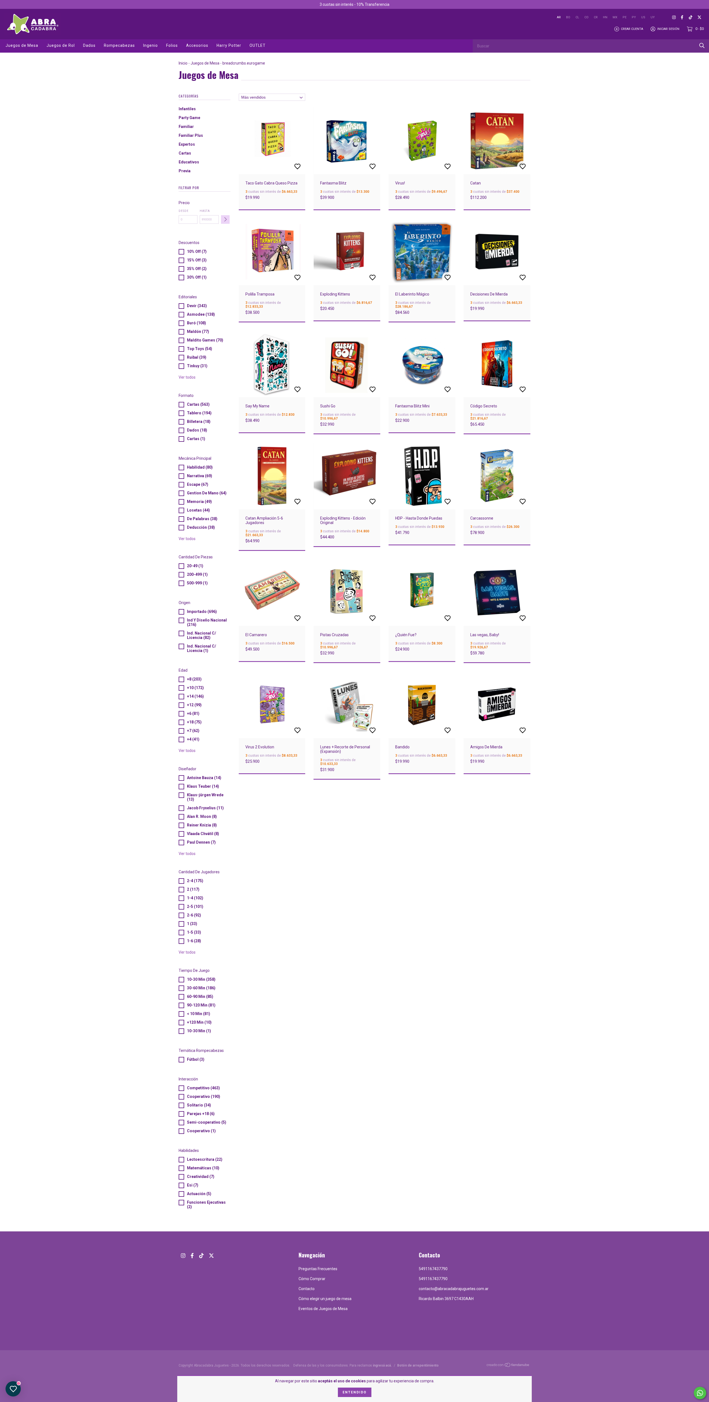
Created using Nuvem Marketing (399, 111)
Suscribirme (399, 91)
